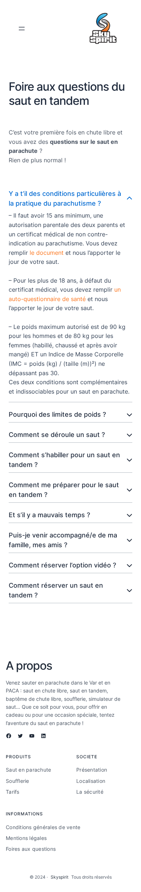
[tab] (70, 293)
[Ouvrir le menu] (21, 28)
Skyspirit (59, 877)
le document (47, 252)
